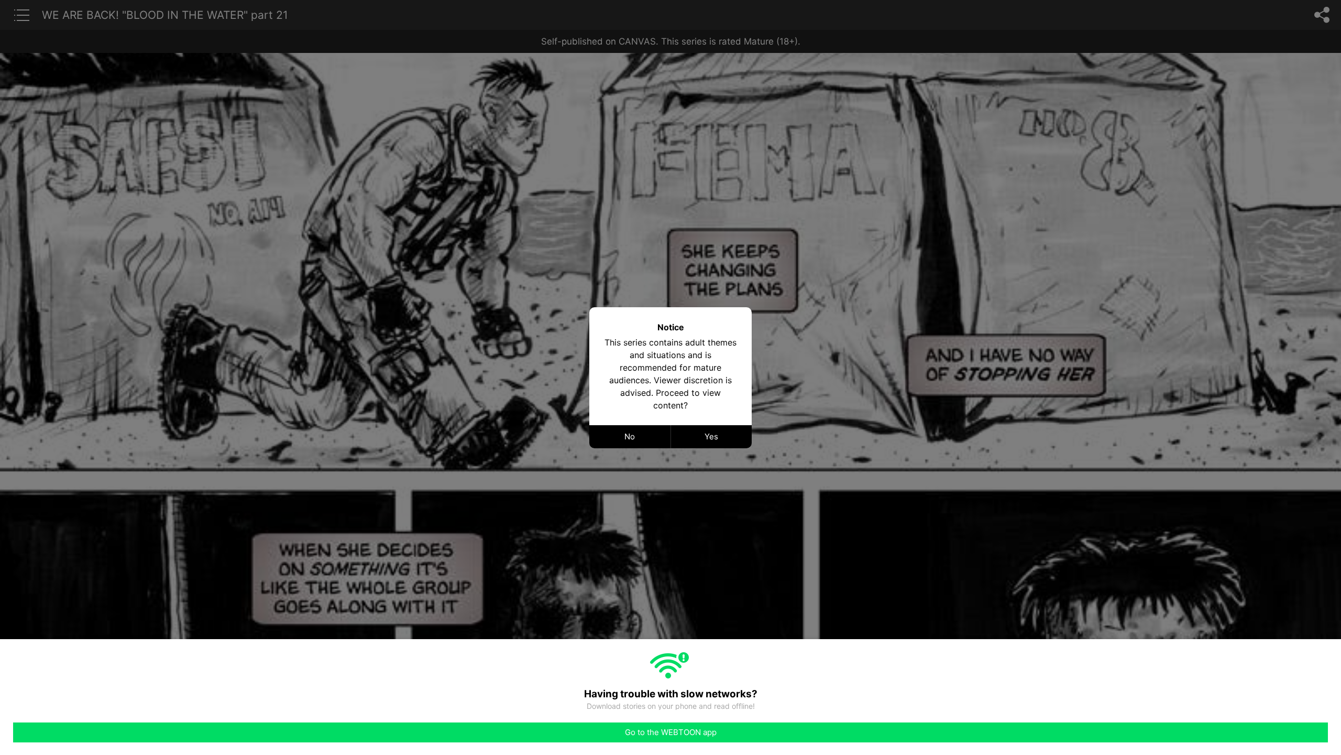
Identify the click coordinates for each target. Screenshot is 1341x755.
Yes (711, 436)
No (629, 436)
